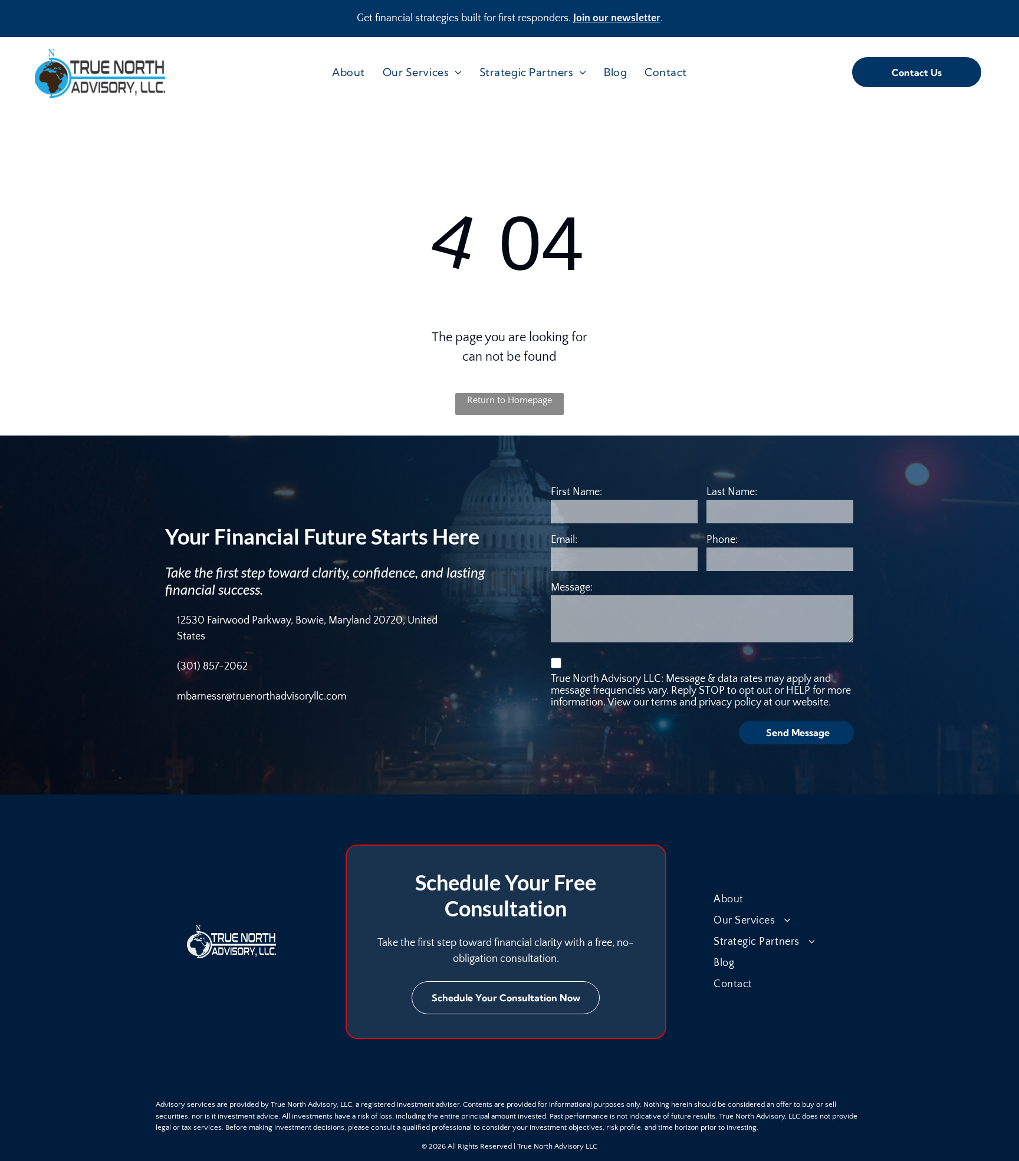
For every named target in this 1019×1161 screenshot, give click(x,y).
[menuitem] (348, 72)
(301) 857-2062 (212, 666)
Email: (564, 540)
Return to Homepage (509, 400)
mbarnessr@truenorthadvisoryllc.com (261, 696)
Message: (572, 587)
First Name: (576, 492)
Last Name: (731, 492)
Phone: (722, 540)
